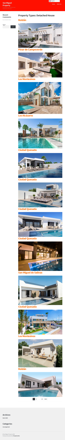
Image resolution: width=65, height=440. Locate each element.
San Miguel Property (7, 4)
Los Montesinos (26, 79)
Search (4, 24)
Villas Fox (59, 4)
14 (42, 399)
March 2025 (5, 418)
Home (53, 4)
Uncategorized (6, 427)
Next (46, 399)
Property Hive (16, 435)
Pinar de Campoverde (30, 49)
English (53, 0)
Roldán (22, 20)
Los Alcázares (25, 115)
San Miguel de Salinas (30, 272)
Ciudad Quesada (27, 150)
